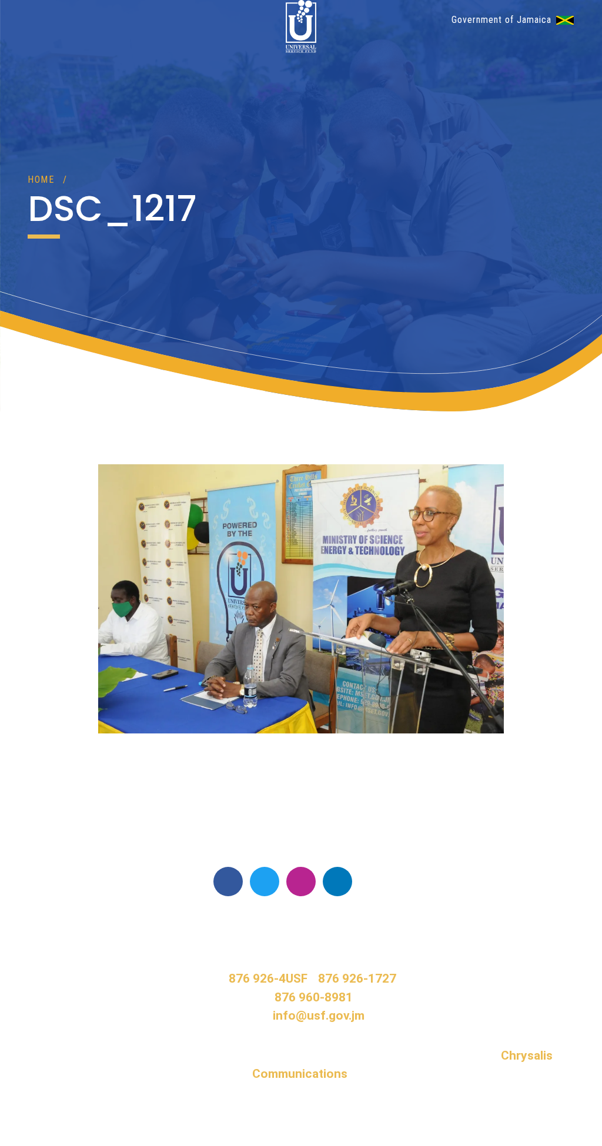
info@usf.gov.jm (318, 1015)
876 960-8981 (314, 997)
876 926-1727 (357, 978)
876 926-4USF (268, 978)
